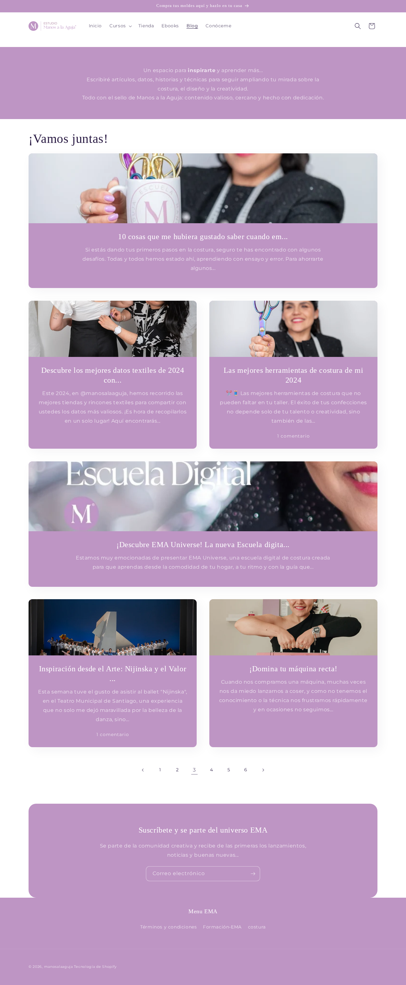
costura (257, 927)
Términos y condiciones (168, 927)
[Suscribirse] (253, 873)
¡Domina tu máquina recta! (293, 669)
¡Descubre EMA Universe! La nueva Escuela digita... (203, 544)
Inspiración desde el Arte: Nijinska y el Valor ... (113, 674)
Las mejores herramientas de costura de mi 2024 (293, 375)
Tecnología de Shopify (95, 966)
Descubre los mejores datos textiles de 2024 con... (112, 375)
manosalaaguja (58, 966)
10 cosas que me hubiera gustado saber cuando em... (203, 236)
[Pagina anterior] (143, 770)
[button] (120, 25)
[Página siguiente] (263, 770)
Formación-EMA (222, 927)
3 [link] (194, 770)
